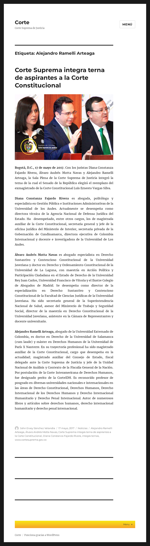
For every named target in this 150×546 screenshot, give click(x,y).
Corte (22, 22)
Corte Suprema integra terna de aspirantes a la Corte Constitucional (60, 77)
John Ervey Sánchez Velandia (37, 428)
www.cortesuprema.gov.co (30, 439)
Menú (127, 24)
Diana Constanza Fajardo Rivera (62, 435)
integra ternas (90, 435)
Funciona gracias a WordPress (41, 535)
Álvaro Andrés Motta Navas (41, 432)
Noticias (82, 428)
